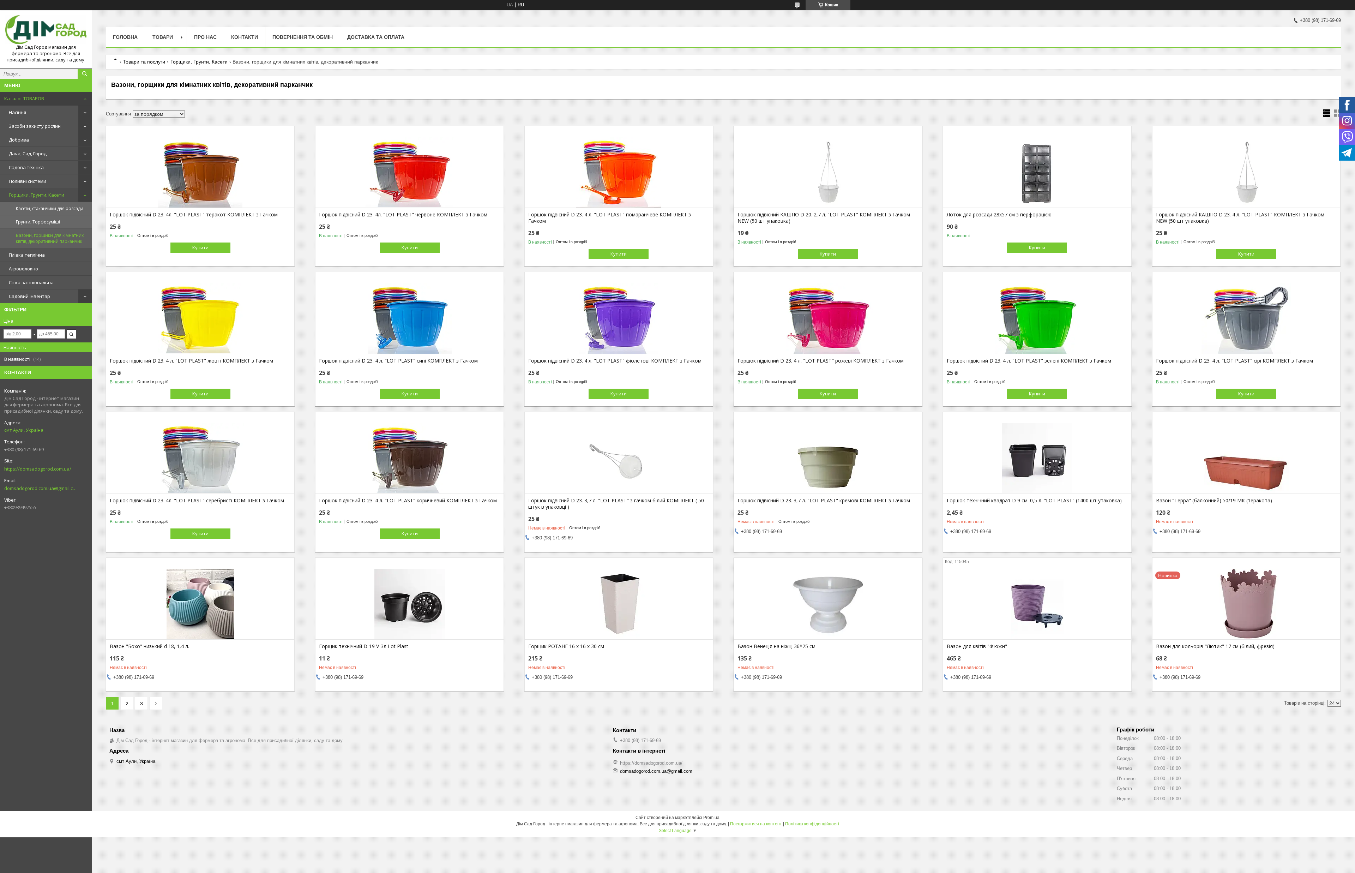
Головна (125, 37)
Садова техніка (26, 167)
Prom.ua (711, 817)
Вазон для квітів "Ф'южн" (977, 646)
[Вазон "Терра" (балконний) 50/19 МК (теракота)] (1246, 458)
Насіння (17, 112)
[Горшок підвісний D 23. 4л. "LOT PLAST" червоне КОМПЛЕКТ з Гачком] (409, 172)
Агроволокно (23, 268)
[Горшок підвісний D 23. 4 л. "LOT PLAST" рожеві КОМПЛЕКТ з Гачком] (828, 318)
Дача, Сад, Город (28, 153)
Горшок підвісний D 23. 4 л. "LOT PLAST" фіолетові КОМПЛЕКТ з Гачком (614, 361)
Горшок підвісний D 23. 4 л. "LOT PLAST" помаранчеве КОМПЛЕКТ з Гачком (609, 217)
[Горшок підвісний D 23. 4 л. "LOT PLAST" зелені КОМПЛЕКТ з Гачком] (1037, 318)
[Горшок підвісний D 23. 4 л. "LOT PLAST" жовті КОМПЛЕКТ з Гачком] (200, 318)
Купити (200, 247)
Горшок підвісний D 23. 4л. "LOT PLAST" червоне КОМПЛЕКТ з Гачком (403, 214)
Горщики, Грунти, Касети (36, 195)
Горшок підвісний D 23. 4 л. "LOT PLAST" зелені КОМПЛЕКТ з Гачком (1029, 361)
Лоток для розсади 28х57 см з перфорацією (999, 214)
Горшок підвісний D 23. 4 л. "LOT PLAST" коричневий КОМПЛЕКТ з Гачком (408, 500)
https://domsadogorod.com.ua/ (37, 469)
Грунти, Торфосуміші (38, 222)
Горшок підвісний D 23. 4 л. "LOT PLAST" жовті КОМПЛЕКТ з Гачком (191, 361)
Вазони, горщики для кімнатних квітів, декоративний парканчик (50, 238)
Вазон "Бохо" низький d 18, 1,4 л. (149, 646)
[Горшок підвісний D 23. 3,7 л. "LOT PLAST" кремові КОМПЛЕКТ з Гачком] (828, 458)
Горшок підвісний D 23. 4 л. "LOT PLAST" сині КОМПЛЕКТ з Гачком (398, 361)
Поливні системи (27, 181)
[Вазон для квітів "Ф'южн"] (1037, 604)
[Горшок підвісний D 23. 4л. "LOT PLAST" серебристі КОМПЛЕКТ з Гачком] (200, 458)
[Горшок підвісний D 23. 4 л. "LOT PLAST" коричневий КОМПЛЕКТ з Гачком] (409, 458)
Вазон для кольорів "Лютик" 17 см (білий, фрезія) (1215, 646)
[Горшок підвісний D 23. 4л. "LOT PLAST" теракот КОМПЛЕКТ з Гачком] (200, 172)
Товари (162, 37)
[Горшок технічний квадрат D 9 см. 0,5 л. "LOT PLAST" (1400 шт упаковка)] (1037, 458)
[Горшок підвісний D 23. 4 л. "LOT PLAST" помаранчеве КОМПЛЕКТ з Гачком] (619, 172)
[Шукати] (85, 73)
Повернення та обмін (302, 37)
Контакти (244, 37)
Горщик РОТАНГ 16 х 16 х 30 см (566, 646)
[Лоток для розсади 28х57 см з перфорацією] (1037, 172)
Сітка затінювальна (31, 282)
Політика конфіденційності (812, 823)
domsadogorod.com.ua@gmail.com (40, 488)
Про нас (205, 37)
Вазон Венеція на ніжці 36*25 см (776, 646)
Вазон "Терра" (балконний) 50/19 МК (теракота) (1214, 500)
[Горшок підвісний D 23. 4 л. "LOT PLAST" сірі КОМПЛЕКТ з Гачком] (1246, 318)
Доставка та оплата (375, 37)
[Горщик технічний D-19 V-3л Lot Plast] (409, 604)
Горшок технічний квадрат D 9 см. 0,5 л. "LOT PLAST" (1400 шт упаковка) (1034, 500)
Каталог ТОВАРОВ (24, 98)
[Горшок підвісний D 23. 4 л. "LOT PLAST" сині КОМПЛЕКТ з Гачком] (409, 318)
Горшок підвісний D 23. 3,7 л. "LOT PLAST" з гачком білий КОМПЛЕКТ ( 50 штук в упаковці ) (616, 503)
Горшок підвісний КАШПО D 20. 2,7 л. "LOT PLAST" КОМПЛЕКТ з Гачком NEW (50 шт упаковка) (823, 217)
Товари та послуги (144, 62)
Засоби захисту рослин (35, 126)
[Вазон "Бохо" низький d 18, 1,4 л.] (200, 604)
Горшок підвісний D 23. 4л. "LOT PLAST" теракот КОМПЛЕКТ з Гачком (194, 214)
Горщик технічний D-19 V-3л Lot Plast (363, 646)
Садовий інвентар (29, 296)
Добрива (19, 140)
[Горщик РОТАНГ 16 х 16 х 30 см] (619, 604)
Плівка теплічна (27, 255)
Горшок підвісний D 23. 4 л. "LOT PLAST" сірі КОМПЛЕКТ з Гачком (1234, 361)
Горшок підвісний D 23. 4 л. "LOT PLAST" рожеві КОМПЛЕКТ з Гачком (820, 361)
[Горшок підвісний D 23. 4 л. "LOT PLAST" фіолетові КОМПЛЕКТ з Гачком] (619, 318)
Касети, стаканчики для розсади (49, 208)
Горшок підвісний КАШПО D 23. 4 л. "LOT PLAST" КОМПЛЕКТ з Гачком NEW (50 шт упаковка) (1240, 217)
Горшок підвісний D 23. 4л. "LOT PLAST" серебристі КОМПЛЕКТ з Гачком (197, 500)
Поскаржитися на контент (756, 823)
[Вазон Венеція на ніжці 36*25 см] (828, 604)
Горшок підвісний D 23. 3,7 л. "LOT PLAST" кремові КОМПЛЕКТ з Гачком (823, 500)
